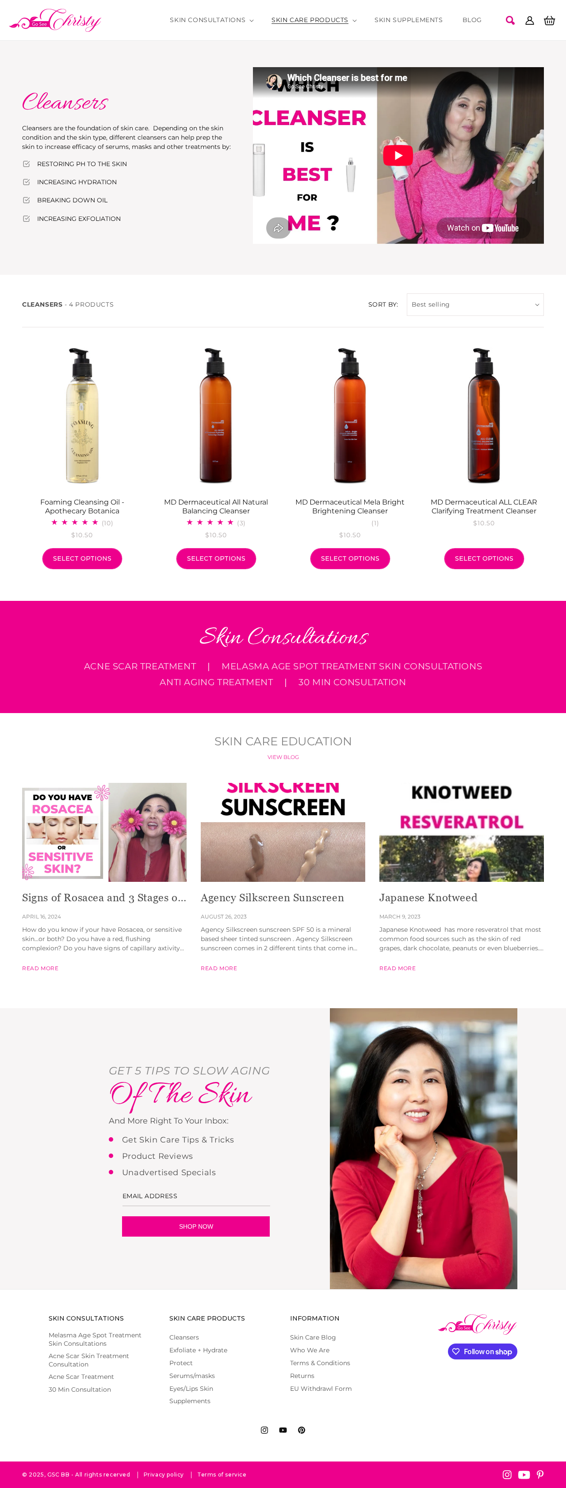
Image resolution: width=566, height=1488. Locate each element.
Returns (302, 1376)
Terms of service (222, 1474)
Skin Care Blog (313, 1337)
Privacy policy (164, 1474)
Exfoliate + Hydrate (198, 1350)
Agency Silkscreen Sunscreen (272, 897)
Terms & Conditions (320, 1363)
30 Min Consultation (352, 682)
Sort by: (383, 304)
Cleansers (184, 1337)
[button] (210, 20)
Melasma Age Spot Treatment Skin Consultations (352, 666)
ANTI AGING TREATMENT (216, 682)
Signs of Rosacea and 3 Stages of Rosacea (101, 898)
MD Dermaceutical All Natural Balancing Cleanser (216, 507)
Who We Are (309, 1350)
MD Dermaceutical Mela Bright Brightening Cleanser (350, 507)
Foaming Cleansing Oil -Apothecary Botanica (82, 507)
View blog (283, 757)
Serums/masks (192, 1376)
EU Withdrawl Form (321, 1389)
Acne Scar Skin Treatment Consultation (89, 1360)
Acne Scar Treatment (140, 666)
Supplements (189, 1401)
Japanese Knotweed (428, 897)
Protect (181, 1363)
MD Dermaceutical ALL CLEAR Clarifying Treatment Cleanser (484, 507)
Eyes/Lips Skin (191, 1389)
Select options (82, 558)
